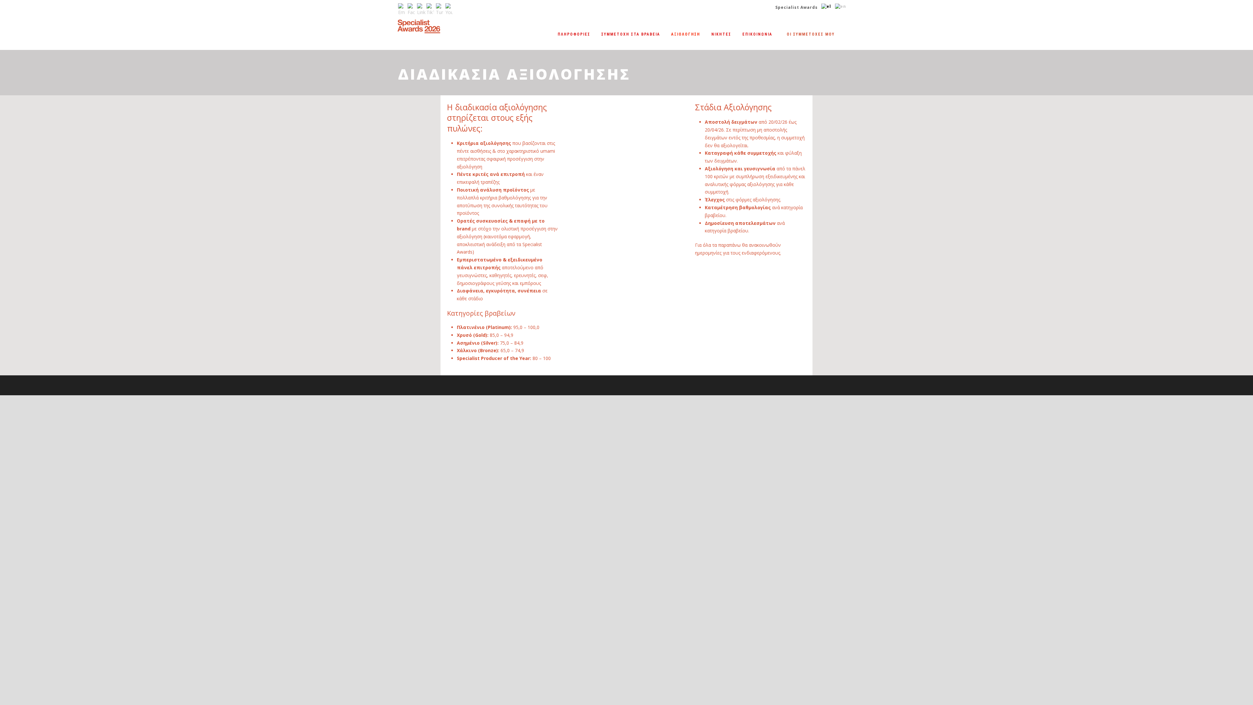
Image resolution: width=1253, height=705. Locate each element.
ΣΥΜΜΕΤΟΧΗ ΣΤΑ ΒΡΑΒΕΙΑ (630, 34)
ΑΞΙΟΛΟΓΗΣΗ (685, 34)
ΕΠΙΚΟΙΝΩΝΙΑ (757, 34)
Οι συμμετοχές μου (811, 34)
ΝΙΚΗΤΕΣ (721, 34)
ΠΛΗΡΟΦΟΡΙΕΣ (574, 34)
